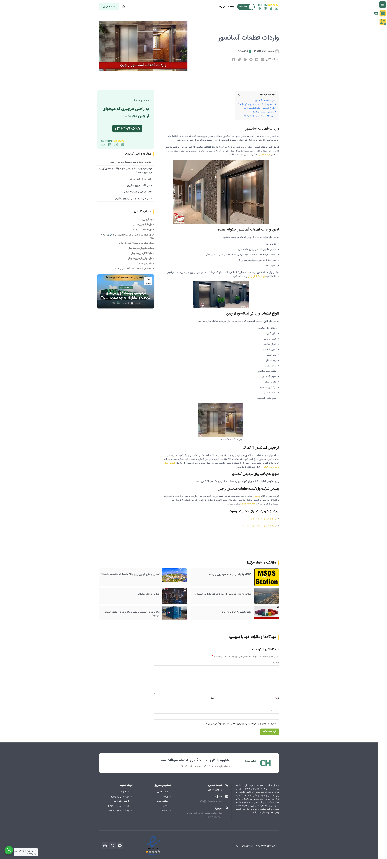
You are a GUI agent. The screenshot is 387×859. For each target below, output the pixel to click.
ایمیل (211, 698)
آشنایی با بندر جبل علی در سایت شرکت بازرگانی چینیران (223, 594)
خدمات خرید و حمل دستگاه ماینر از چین (131, 162)
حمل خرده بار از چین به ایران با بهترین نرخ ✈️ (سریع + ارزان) (127, 236)
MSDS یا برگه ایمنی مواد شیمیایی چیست (230, 574)
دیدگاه (275, 663)
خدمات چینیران (126, 287)
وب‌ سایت (275, 710)
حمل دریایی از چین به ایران (140, 248)
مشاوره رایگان (109, 6)
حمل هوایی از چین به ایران (138, 192)
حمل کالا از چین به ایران (139, 185)
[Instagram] (105, 845)
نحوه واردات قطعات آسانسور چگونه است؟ (256, 104)
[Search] (124, 7)
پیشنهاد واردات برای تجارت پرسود (259, 115)
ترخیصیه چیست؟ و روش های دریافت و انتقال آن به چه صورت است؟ (125, 295)
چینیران (256, 496)
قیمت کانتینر (264, 155)
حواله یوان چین (146, 263)
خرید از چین (148, 219)
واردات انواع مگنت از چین (263, 519)
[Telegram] (120, 845)
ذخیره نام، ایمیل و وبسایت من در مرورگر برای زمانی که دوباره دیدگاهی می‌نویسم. (240, 723)
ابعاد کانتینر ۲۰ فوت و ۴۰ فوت (236, 612)
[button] (262, 60)
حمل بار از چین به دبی (140, 179)
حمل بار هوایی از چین (143, 230)
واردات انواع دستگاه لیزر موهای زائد (258, 526)
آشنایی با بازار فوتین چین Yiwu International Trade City (130, 574)
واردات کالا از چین (257, 276)
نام (277, 698)
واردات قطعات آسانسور (265, 100)
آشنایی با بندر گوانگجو (148, 594)
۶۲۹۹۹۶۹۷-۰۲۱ (248, 504)
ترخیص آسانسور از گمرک (263, 112)
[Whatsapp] (112, 845)
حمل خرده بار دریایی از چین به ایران (133, 198)
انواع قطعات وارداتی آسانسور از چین (258, 108)
